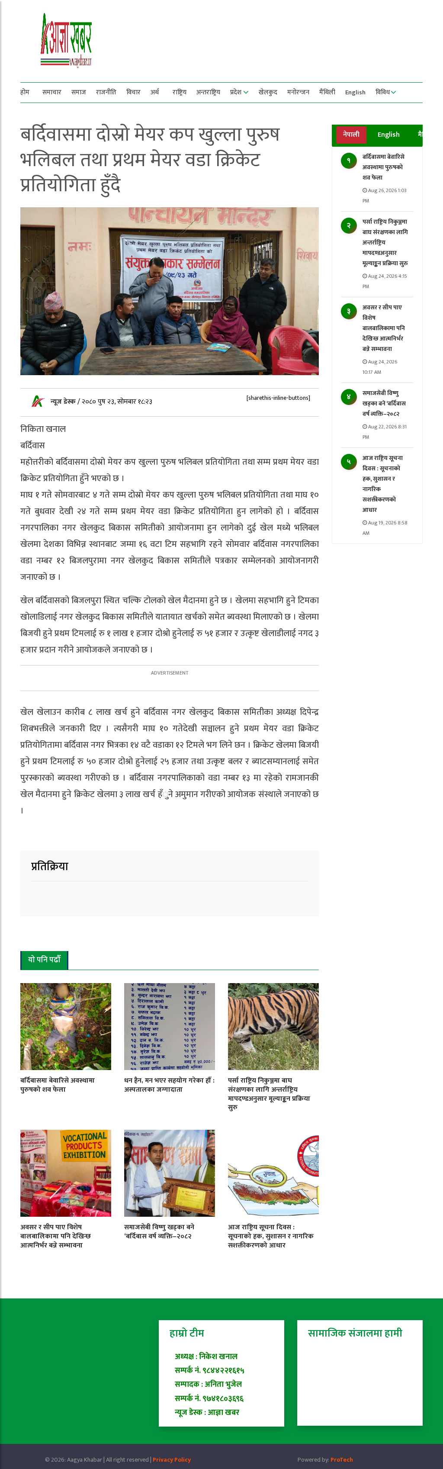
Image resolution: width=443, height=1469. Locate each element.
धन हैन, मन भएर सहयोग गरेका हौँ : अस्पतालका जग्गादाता (169, 1085)
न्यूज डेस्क (64, 402)
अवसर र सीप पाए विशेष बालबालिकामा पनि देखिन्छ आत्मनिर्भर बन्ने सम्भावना (384, 328)
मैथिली (327, 92)
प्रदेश (235, 92)
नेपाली (351, 135)
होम (24, 92)
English (355, 92)
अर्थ (155, 92)
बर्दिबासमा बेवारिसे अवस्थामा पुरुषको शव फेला (383, 167)
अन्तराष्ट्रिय (208, 92)
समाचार (51, 92)
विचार (133, 92)
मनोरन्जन (298, 92)
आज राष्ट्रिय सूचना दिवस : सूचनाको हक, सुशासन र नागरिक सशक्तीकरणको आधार (271, 1236)
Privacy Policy (172, 1460)
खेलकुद (268, 92)
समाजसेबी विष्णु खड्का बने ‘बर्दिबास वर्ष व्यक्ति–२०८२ (384, 403)
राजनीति (106, 92)
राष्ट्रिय (179, 92)
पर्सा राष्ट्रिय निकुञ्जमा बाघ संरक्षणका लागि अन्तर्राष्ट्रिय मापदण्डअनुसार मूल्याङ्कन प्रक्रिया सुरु (385, 242)
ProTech (342, 1460)
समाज (78, 92)
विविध (383, 92)
